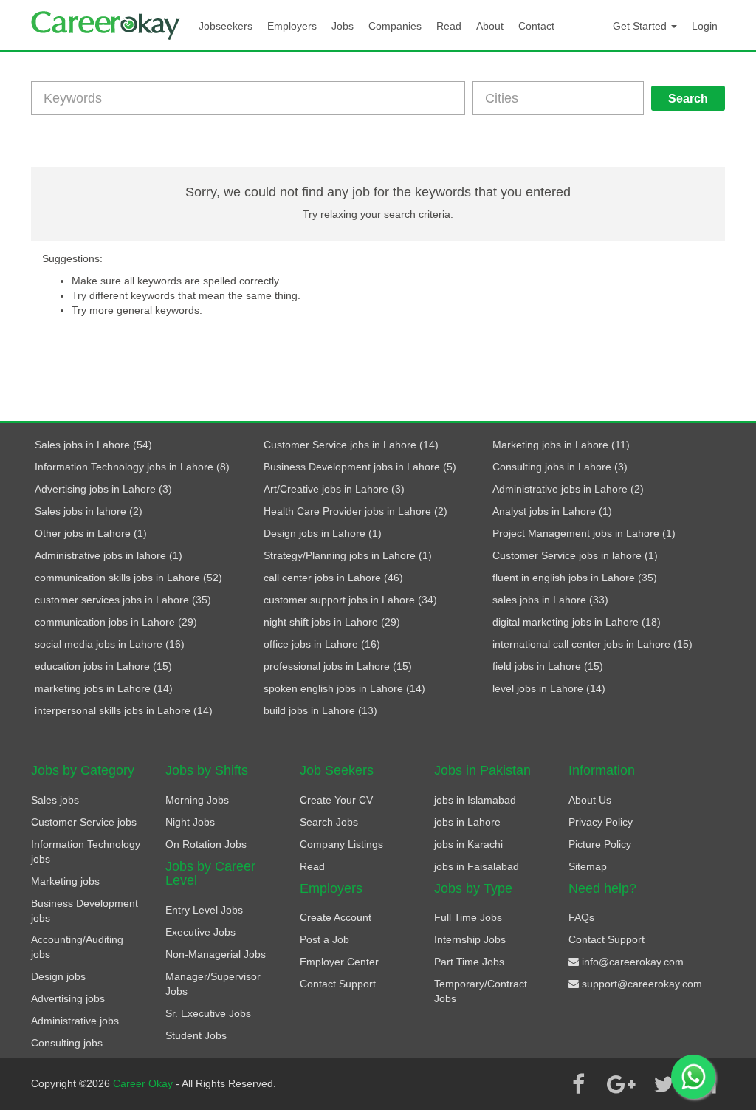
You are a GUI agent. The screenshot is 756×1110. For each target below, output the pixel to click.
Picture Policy (599, 844)
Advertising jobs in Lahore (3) (103, 489)
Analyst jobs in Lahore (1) (552, 511)
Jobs (342, 26)
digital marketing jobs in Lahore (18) (576, 622)
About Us (589, 800)
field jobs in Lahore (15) (547, 666)
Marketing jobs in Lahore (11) (561, 444)
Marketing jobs (65, 881)
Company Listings (341, 844)
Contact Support (338, 984)
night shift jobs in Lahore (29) (332, 622)
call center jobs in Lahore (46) (333, 577)
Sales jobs (55, 800)
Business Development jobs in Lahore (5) (360, 467)
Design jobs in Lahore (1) (323, 533)
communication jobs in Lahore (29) (116, 622)
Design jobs (58, 976)
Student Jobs (196, 1035)
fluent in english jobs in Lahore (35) (574, 577)
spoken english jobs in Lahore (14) (344, 688)
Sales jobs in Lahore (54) (93, 444)
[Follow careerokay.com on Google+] (620, 1084)
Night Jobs (190, 822)
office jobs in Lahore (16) (322, 644)
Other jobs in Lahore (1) (91, 533)
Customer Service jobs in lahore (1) (575, 555)
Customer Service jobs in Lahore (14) (351, 444)
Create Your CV (336, 800)
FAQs (581, 917)
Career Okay (144, 1083)
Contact (536, 26)
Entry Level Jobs (204, 910)
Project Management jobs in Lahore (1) (584, 533)
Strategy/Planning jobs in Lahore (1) (348, 555)
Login (705, 26)
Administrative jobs (75, 1021)
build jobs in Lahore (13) (320, 710)
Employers (292, 26)
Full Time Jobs (468, 917)
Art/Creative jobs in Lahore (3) (334, 489)
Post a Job (324, 939)
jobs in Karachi (468, 844)
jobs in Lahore (467, 822)
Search (688, 98)
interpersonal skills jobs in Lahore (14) (124, 710)
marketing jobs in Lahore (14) (104, 688)
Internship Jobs (470, 939)
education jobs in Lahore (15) (103, 666)
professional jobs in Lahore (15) (338, 666)
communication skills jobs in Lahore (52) (128, 577)
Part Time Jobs (469, 961)
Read (448, 26)
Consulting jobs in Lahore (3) (560, 467)
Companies (395, 26)
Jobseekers (225, 26)
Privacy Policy (600, 822)
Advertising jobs (68, 998)
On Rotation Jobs (206, 844)
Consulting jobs (67, 1043)
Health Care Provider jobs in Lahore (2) (355, 511)
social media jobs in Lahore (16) (110, 644)
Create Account (335, 917)
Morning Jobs (197, 800)
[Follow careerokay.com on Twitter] (663, 1084)
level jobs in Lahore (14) (548, 688)
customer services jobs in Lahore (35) (123, 600)
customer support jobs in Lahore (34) (350, 600)
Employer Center (339, 961)
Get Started (641, 26)
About (490, 26)
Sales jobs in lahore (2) (88, 511)
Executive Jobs (200, 932)
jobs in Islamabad (475, 800)
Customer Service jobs (84, 822)
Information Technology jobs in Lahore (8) (132, 467)
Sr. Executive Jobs (208, 1013)
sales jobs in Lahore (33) (550, 600)
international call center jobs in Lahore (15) (592, 644)
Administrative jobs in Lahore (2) (568, 489)
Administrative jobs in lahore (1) (108, 555)
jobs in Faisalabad (476, 866)
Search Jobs (329, 822)
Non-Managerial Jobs (215, 954)
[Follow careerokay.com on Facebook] (578, 1084)
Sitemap (587, 866)
